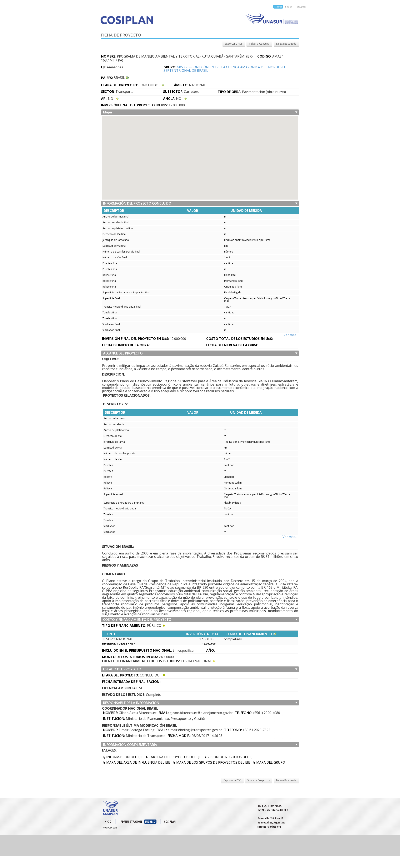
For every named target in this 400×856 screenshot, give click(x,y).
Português (301, 6)
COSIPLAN (170, 821)
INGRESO (150, 821)
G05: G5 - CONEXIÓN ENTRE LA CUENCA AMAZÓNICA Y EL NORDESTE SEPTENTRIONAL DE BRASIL (225, 69)
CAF (266, 806)
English (288, 6)
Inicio (107, 821)
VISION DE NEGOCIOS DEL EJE (231, 757)
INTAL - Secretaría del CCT (273, 810)
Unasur (249, 18)
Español (278, 6)
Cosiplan (148, 20)
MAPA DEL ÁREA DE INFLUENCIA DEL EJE (138, 762)
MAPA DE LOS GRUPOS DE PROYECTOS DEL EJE (213, 762)
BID (259, 806)
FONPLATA (275, 806)
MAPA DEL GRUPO (270, 762)
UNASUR (110, 807)
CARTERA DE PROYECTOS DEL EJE (175, 757)
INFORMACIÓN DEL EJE (124, 757)
